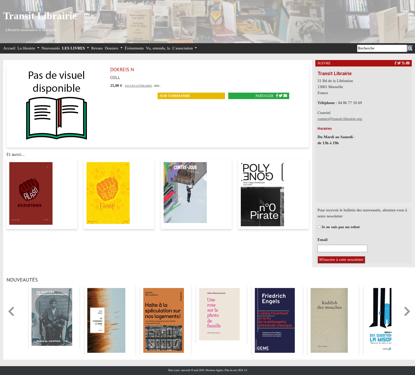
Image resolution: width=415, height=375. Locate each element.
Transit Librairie (40, 15)
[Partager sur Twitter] (281, 96)
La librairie (27, 48)
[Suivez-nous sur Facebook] (395, 63)
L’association (183, 48)
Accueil (9, 48)
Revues (97, 48)
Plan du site (231, 370)
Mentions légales (215, 370)
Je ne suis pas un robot (340, 227)
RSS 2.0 (242, 370)
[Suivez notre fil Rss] (403, 63)
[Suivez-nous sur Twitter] (399, 63)
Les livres (74, 48)
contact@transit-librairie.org (340, 119)
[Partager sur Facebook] (277, 96)
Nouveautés (51, 48)
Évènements (134, 48)
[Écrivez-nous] (285, 96)
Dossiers (112, 48)
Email (322, 239)
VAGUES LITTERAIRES (138, 85)
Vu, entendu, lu (158, 48)
